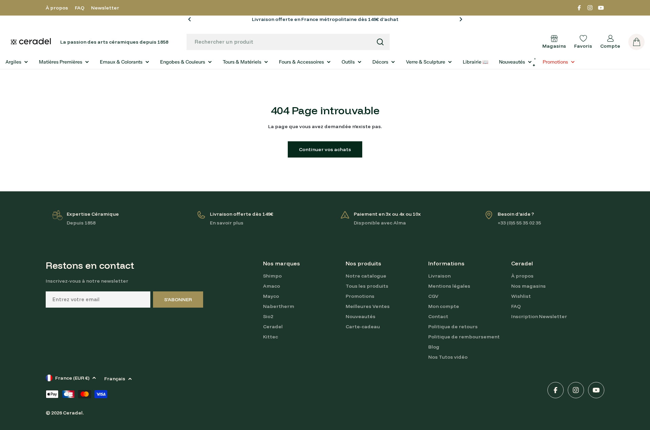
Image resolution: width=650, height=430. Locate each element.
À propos (57, 8)
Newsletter (105, 8)
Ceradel (73, 413)
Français (114, 379)
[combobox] (288, 42)
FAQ (79, 8)
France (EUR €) (72, 378)
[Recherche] (380, 42)
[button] (190, 19)
